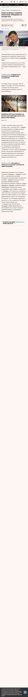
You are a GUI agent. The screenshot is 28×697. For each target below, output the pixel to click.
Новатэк (18, 174)
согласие (5, 692)
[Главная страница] (1, 1)
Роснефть (11, 174)
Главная (3, 10)
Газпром (23, 127)
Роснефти (5, 206)
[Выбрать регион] (17, 1)
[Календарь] (11, 1)
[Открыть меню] (26, 2)
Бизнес (8, 10)
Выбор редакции (5, 6)
